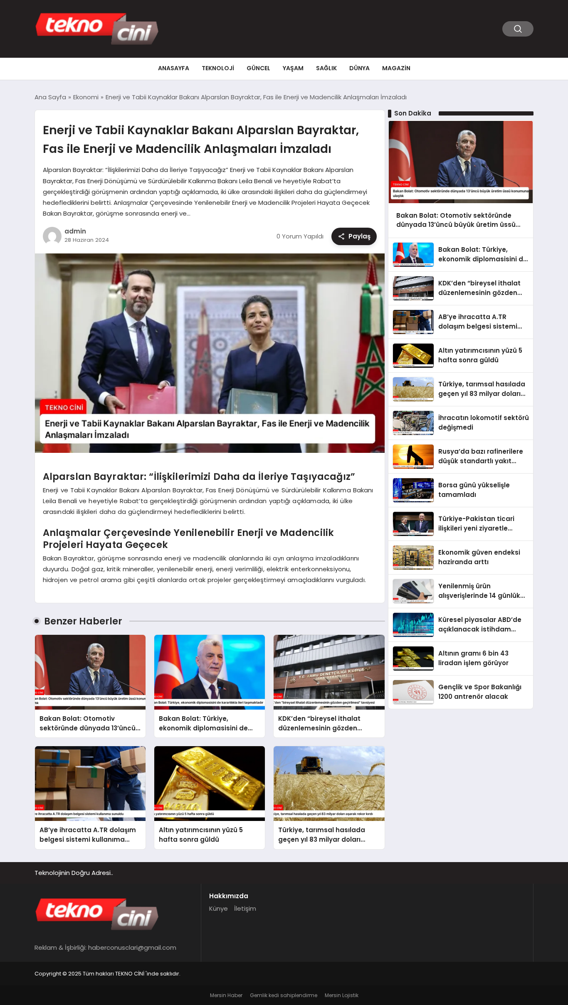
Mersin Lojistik (341, 995)
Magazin (396, 68)
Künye (218, 908)
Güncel (258, 68)
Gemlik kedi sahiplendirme (283, 995)
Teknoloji (218, 68)
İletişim (245, 908)
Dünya (359, 68)
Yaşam (293, 68)
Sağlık (326, 68)
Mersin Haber (226, 995)
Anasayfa (173, 68)
